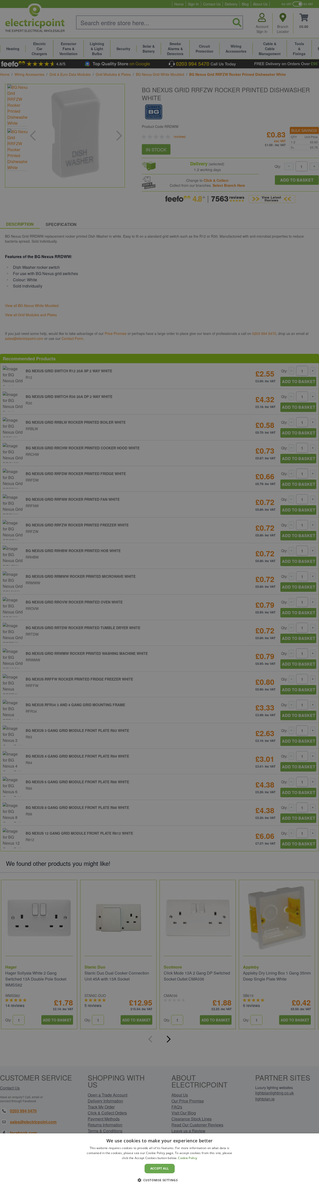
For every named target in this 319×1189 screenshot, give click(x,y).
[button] (159, 1180)
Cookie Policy (187, 1158)
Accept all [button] (159, 1168)
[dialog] (159, 1161)
